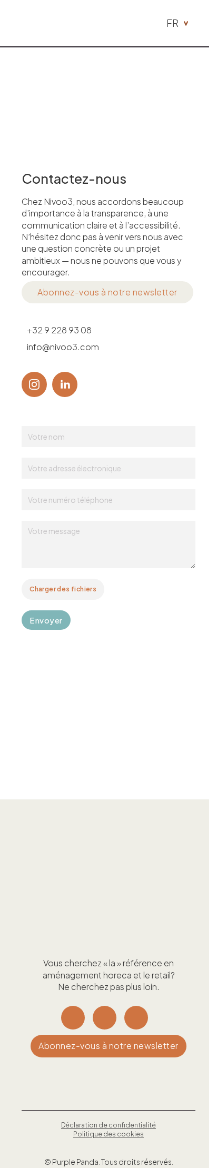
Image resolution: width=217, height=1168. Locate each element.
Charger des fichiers (62, 589)
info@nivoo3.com (63, 346)
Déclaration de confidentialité (108, 1125)
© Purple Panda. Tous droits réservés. (108, 1161)
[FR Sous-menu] (186, 23)
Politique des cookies (108, 1134)
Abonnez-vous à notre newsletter (107, 292)
